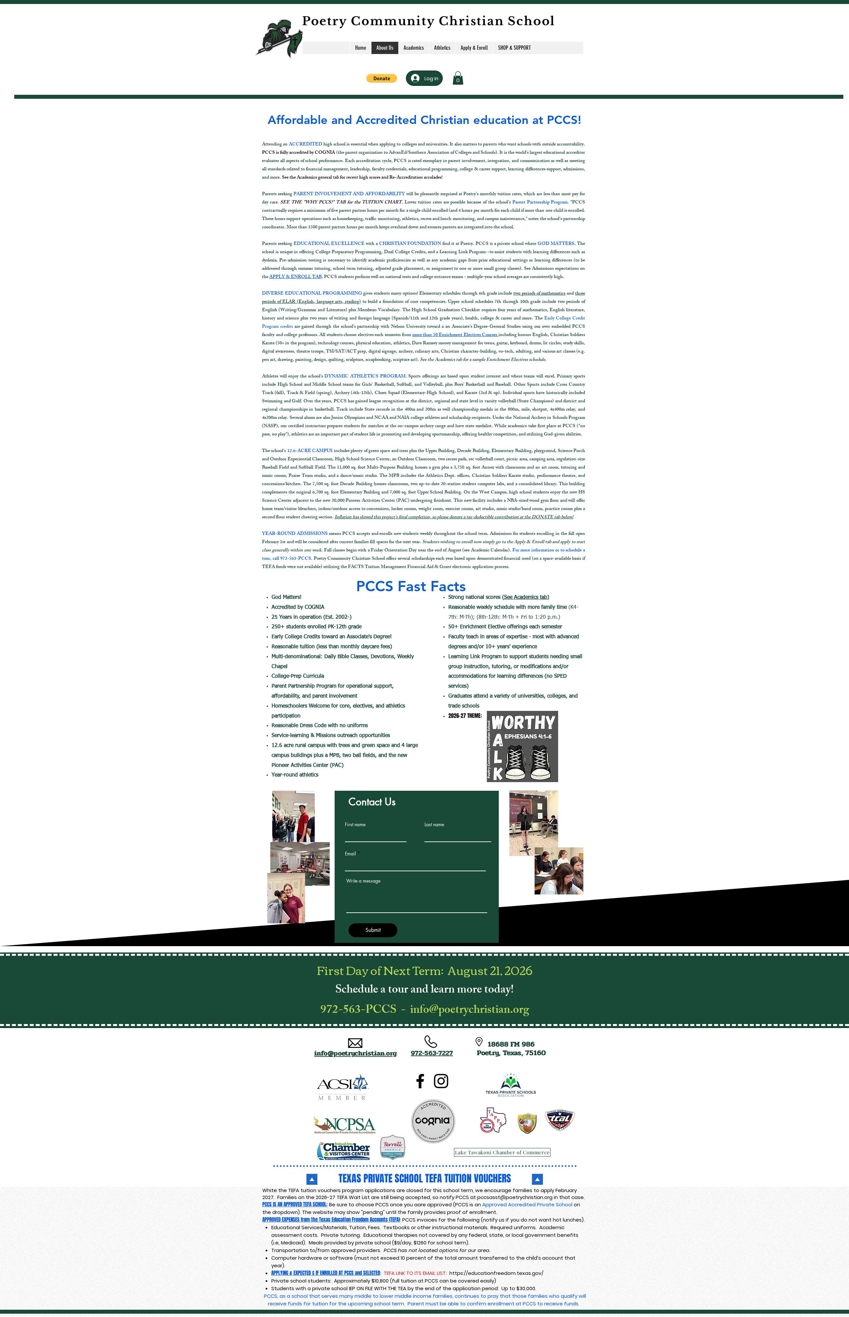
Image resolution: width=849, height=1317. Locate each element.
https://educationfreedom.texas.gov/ (496, 1273)
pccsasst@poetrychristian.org (515, 1197)
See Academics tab (525, 597)
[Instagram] (441, 1081)
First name (355, 824)
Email (350, 853)
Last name (434, 824)
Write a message (363, 881)
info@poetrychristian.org (469, 1011)
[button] (381, 78)
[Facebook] (420, 1081)
